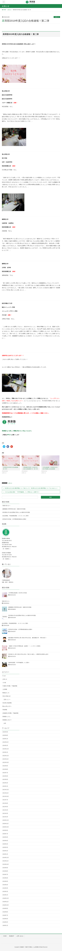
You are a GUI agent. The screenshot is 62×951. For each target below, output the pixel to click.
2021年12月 (6, 789)
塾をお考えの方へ (7, 706)
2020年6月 (5, 837)
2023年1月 (5, 752)
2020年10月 (6, 827)
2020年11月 (5, 823)
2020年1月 (5, 854)
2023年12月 (6, 748)
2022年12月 (6, 755)
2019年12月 (6, 857)
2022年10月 (6, 762)
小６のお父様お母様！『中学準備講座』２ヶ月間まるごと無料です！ (22, 492)
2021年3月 (5, 813)
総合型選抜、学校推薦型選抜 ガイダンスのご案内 (15, 515)
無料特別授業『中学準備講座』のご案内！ (19, 662)
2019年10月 (6, 864)
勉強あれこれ (6, 692)
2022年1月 (5, 786)
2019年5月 (5, 881)
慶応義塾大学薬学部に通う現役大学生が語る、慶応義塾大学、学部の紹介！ (27, 637)
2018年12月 (6, 898)
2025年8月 (5, 735)
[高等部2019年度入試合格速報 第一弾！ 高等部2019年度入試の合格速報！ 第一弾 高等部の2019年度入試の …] (11, 460)
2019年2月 (5, 891)
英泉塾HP (11, 936)
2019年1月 (5, 895)
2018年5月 (5, 922)
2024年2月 (5, 745)
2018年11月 (5, 901)
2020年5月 (5, 840)
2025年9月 (5, 732)
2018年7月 (5, 915)
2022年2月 (5, 782)
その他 (4, 682)
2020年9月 (5, 830)
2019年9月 (5, 867)
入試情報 (5, 689)
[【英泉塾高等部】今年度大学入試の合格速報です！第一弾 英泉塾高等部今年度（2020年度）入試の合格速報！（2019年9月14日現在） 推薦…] (31, 460)
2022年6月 (5, 776)
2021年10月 (6, 796)
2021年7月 (5, 799)
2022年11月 (5, 759)
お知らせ (57, 17)
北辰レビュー (7, 699)
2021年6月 (5, 803)
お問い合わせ (20, 936)
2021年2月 (5, 816)
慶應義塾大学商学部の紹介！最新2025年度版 (14, 509)
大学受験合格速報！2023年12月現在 (17, 592)
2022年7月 (5, 772)
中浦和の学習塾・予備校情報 (10, 686)
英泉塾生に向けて (7, 720)
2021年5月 (5, 806)
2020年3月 (5, 847)
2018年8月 (5, 912)
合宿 (5, 723)
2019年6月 (5, 878)
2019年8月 (5, 871)
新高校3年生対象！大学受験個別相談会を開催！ (15, 519)
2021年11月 (5, 793)
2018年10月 (6, 905)
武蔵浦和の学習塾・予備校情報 (10, 713)
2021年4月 (5, 810)
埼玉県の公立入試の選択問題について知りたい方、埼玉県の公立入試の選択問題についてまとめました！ (31, 488)
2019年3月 (5, 888)
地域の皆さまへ (6, 505)
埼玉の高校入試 (6, 696)
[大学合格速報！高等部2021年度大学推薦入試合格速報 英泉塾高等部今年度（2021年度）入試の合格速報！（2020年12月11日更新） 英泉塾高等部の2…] (50, 460)
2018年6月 (5, 918)
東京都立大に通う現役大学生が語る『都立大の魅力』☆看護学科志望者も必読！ (28, 654)
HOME (5, 936)
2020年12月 (6, 820)
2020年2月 (5, 850)
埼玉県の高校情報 (7, 703)
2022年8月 (5, 769)
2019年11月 (5, 861)
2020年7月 (5, 833)
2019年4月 (5, 884)
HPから (9, 434)
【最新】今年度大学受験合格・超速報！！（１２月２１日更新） (24, 646)
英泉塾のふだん (6, 716)
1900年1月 (5, 925)
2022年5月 (5, 779)
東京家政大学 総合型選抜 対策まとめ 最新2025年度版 (16, 512)
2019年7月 (5, 874)
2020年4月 (5, 844)
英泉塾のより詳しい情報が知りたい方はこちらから (17, 430)
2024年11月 (5, 742)
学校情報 (5, 709)
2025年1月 (5, 738)
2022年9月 (5, 765)
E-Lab (4, 675)
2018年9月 (5, 908)
